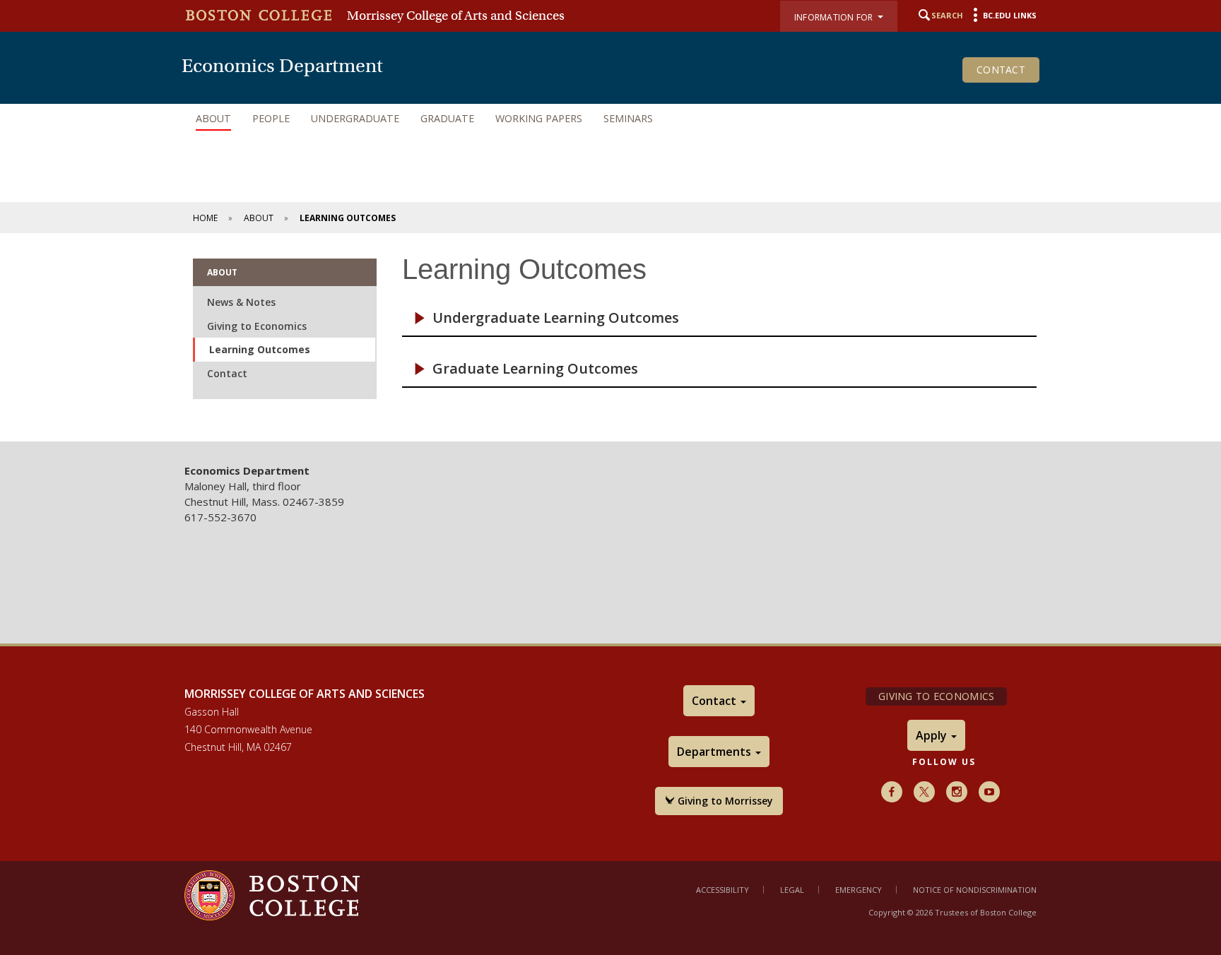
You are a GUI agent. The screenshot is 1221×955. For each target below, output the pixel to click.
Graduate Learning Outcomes (535, 369)
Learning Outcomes (259, 349)
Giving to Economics (257, 326)
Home (205, 218)
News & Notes (241, 302)
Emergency (858, 889)
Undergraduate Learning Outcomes (555, 318)
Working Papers (538, 118)
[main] (610, 337)
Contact (1001, 69)
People (271, 118)
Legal (792, 889)
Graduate (447, 118)
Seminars (628, 118)
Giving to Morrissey (724, 800)
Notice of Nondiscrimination (975, 889)
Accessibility (722, 889)
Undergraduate (355, 118)
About (213, 118)
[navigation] (610, 119)
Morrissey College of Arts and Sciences (456, 15)
